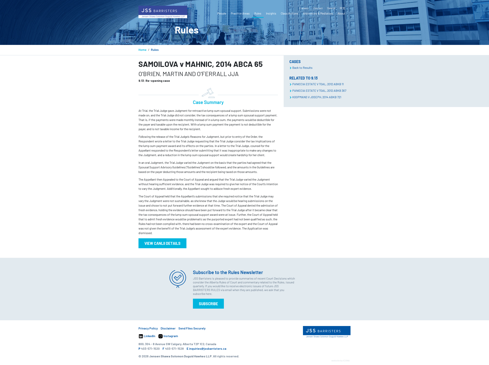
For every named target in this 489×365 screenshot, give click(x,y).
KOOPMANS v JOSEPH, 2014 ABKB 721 (316, 97)
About (341, 13)
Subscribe (208, 303)
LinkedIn (149, 336)
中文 (342, 8)
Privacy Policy (148, 328)
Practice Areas (240, 13)
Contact (318, 8)
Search (331, 8)
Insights (271, 13)
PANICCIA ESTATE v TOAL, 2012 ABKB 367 (319, 90)
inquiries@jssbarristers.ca (207, 348)
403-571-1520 (150, 348)
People (221, 13)
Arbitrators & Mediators (318, 13)
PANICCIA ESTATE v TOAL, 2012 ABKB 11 (318, 84)
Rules (257, 13)
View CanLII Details (162, 243)
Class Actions (289, 13)
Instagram (170, 336)
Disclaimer (168, 328)
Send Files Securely (192, 328)
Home (142, 49)
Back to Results (302, 67)
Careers (304, 8)
